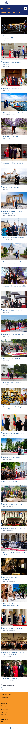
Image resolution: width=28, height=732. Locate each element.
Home (3, 8)
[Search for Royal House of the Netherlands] (25, 8)
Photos (9, 8)
